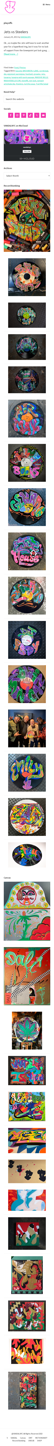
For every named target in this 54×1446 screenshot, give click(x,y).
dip (5, 74)
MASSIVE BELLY (41, 77)
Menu (48, 4)
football (29, 74)
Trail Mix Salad (42, 84)
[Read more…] (11, 54)
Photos (22, 67)
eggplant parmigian (16, 74)
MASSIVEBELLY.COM (12, 80)
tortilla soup (29, 84)
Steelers (19, 84)
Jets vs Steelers (16, 31)
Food (16, 67)
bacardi (18, 70)
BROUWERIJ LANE (30, 70)
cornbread (43, 70)
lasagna (7, 77)
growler (37, 74)
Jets (43, 74)
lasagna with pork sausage (22, 77)
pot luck (32, 80)
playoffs (24, 80)
